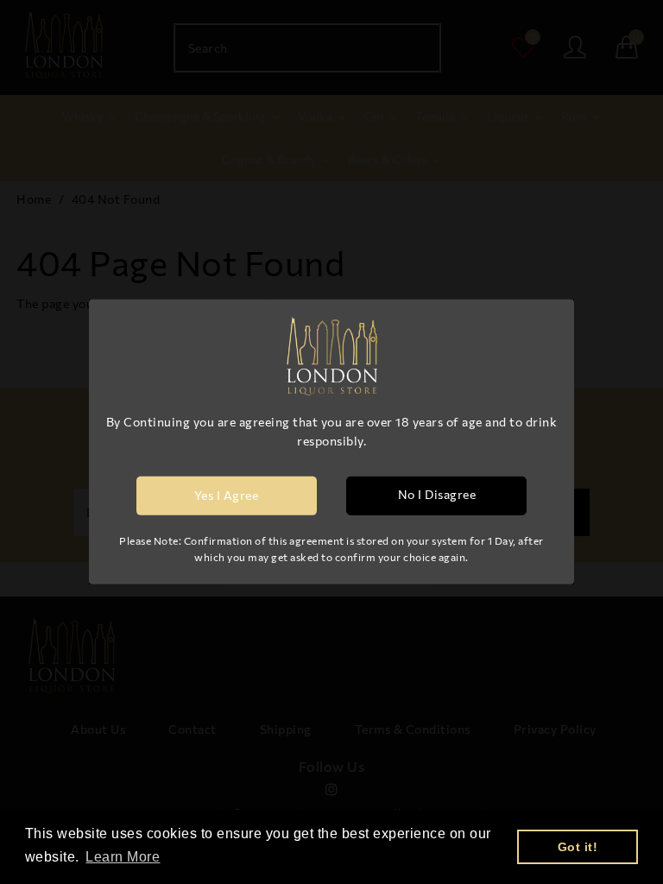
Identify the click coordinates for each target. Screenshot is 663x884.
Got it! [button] (578, 847)
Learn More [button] (122, 856)
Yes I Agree (226, 495)
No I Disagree (437, 494)
